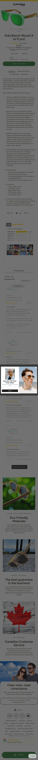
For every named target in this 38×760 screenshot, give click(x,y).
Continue (10, 390)
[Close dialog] (36, 368)
